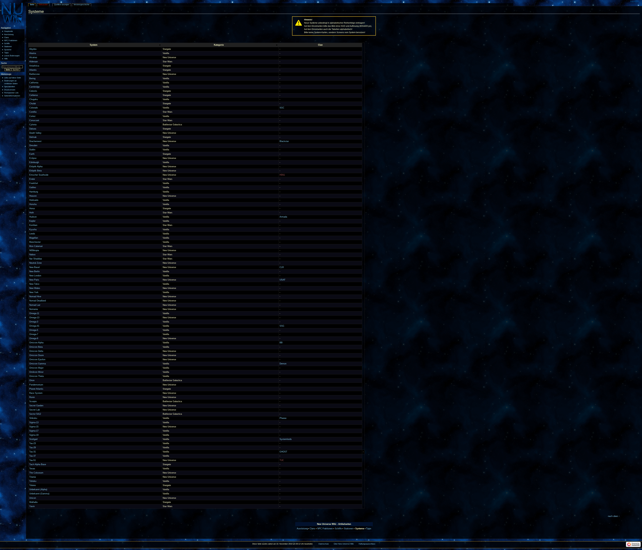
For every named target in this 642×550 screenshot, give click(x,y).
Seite (32, 5)
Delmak (33, 137)
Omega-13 (34, 317)
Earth (31, 154)
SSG (282, 326)
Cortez (32, 116)
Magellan (33, 238)
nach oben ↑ (614, 516)
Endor (32, 179)
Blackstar (284, 141)
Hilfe (6, 59)
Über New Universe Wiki (344, 544)
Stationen (348, 528)
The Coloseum (36, 473)
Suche (4, 63)
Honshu (33, 204)
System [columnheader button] (93, 45)
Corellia (32, 112)
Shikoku (33, 418)
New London (35, 275)
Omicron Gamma (37, 364)
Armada (283, 217)
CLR (282, 267)
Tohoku (32, 481)
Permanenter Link (11, 93)
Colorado (33, 108)
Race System (35, 393)
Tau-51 (32, 460)
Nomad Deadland (37, 301)
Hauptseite (8, 31)
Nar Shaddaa (35, 259)
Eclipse (32, 158)
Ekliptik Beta (35, 171)
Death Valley (35, 133)
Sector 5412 (35, 414)
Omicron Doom (36, 355)
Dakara (32, 129)
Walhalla (33, 502)
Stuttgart (33, 439)
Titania (32, 477)
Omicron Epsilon (37, 359)
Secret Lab (34, 410)
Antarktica (34, 66)
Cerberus (33, 95)
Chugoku (33, 99)
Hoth (31, 213)
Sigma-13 (33, 422)
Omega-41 (34, 326)
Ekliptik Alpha (35, 166)
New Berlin (34, 271)
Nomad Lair (34, 305)
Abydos (33, 49)
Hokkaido (33, 200)
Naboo (32, 254)
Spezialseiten (9, 87)
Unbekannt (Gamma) (39, 494)
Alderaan (33, 61)
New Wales (34, 288)
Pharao (283, 418)
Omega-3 (33, 322)
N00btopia (34, 250)
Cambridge (34, 87)
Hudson (33, 217)
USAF (282, 280)
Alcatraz (33, 57)
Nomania (33, 309)
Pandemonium (36, 385)
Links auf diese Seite (12, 78)
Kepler (32, 221)
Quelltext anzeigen (61, 5)
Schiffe (338, 528)
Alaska (32, 53)
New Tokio (34, 284)
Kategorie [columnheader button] (219, 45)
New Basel (34, 267)
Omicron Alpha (36, 342)
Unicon (32, 498)
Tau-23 (32, 443)
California (33, 83)
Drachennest (35, 141)
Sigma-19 (33, 435)
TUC (282, 460)
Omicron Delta (36, 351)
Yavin (32, 506)
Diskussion (43, 5)
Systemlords (286, 439)
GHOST (283, 452)
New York (33, 292)
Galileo (32, 187)
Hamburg (33, 192)
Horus (32, 208)
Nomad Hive (35, 296)
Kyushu (33, 229)
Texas (32, 468)
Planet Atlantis (36, 389)
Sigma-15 (33, 427)
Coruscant (34, 120)
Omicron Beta (36, 347)
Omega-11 (34, 313)
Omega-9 (33, 338)
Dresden (33, 145)
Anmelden (634, 1)
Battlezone (34, 74)
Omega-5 (33, 330)
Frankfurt (33, 183)
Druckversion (9, 90)
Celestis (33, 91)
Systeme (7, 50)
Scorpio (33, 401)
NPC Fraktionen (325, 528)
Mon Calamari (36, 246)
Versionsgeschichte (81, 5)
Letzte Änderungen (12, 56)
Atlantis (33, 70)
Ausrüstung (302, 528)
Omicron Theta (36, 376)
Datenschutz (323, 544)
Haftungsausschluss (367, 544)
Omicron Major (36, 368)
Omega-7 (33, 334)
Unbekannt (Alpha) (38, 489)
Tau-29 (32, 447)
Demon (283, 364)
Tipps (368, 528)
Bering (32, 78)
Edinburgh (34, 162)
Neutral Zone (35, 263)
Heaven (33, 196)
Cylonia (32, 124)
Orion (31, 380)
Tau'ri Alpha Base (37, 464)
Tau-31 (32, 452)
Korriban (33, 225)
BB (281, 342)
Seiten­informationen (12, 96)
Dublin (32, 150)
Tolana (32, 485)
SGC (282, 108)
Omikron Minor (36, 372)
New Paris (34, 280)
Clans (312, 528)
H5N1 (282, 175)
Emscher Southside (38, 175)
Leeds (32, 234)
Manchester (35, 242)
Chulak (32, 103)
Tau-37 (32, 456)
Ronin (32, 397)
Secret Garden (36, 405)
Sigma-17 (33, 431)
